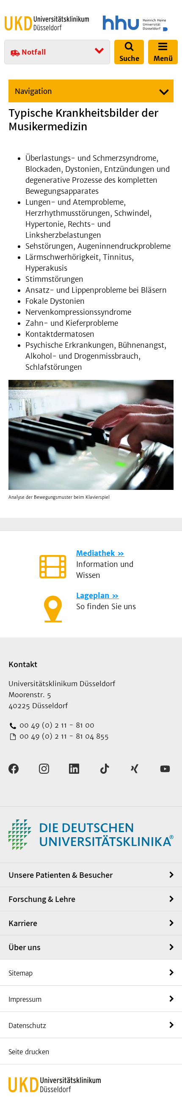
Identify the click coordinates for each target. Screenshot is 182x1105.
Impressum (24, 999)
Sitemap (20, 973)
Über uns (24, 947)
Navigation (33, 91)
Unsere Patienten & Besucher (60, 874)
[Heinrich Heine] (135, 23)
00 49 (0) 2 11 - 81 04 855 (63, 736)
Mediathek (95, 553)
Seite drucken (28, 1052)
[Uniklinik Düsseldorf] (47, 23)
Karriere (22, 923)
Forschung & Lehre (41, 898)
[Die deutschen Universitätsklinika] (91, 834)
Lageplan (92, 595)
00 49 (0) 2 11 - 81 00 (55, 725)
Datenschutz (27, 1026)
